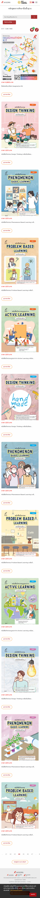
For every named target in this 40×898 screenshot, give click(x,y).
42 (10, 854)
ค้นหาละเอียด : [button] (8, 22)
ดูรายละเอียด (6, 94)
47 (32, 854)
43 (15, 854)
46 (28, 854)
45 (23, 854)
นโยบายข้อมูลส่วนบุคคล (16, 890)
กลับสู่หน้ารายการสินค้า (20, 862)
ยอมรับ (33, 894)
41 (6, 854)
